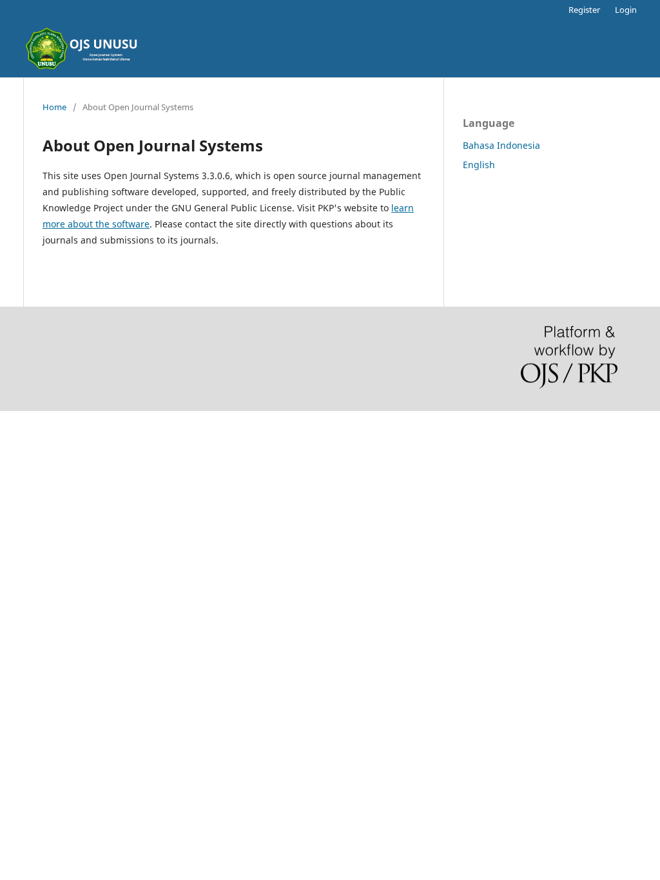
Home (54, 107)
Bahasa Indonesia (501, 145)
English (479, 164)
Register (584, 9)
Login (626, 9)
